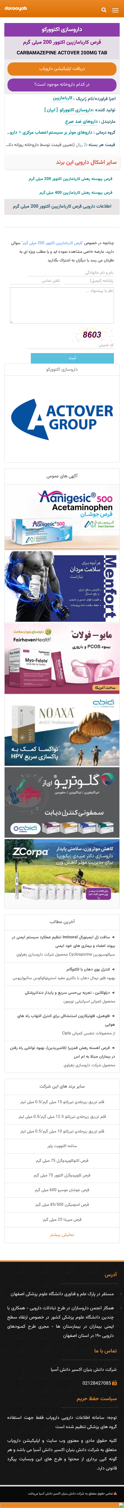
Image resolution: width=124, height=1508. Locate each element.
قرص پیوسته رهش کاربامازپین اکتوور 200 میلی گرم (70, 179)
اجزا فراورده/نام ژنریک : (94, 99)
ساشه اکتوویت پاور (62, 1146)
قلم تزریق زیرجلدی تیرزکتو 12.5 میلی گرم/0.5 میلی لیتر (62, 1117)
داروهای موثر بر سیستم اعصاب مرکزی (57, 132)
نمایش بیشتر (62, 1235)
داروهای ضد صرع (81, 121)
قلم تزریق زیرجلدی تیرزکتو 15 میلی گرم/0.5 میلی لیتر (62, 1102)
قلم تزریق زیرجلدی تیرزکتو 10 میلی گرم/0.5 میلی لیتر (62, 1131)
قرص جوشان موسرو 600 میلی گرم (62, 1190)
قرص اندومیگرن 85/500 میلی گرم (62, 1205)
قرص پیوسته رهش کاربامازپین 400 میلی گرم (76, 193)
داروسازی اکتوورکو (62, 29)
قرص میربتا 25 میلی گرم (62, 1220)
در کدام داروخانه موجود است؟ (62, 84)
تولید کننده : (104, 110)
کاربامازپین (61, 98)
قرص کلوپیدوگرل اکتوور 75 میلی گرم (62, 1175)
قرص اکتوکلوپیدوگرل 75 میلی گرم (62, 1161)
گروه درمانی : (104, 132)
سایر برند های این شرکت (62, 1086)
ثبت (72, 358)
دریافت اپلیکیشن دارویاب (62, 68)
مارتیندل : (107, 121)
